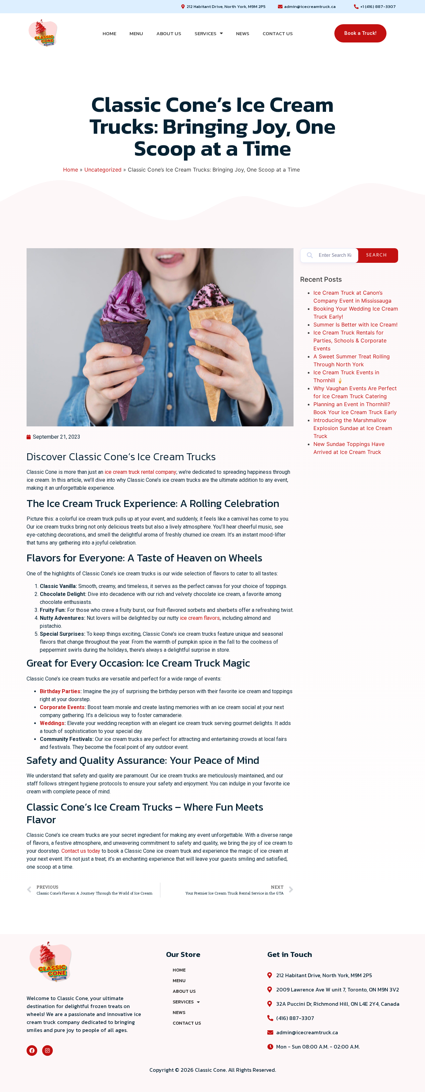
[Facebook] (32, 1050)
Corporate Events (62, 707)
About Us (168, 33)
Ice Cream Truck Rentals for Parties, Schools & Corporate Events (349, 340)
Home (109, 33)
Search (376, 255)
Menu (136, 33)
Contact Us (278, 33)
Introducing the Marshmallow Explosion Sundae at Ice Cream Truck (352, 428)
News (242, 33)
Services (205, 33)
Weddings (52, 723)
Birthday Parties (60, 691)
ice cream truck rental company (140, 472)
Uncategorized (103, 169)
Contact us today (80, 851)
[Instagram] (47, 1050)
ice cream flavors (200, 618)
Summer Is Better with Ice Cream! (355, 324)
